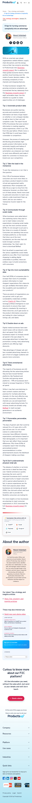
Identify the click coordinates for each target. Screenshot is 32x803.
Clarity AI (11, 301)
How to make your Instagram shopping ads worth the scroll (15, 628)
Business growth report (14, 93)
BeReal (5, 408)
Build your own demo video (15, 614)
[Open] (21, 2)
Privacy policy (7, 793)
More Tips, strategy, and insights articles (13, 600)
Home (4, 11)
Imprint (19, 793)
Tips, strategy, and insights (16, 11)
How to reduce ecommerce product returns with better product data (15, 635)
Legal (14, 793)
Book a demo (17, 698)
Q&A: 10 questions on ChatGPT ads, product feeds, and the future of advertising (15, 622)
